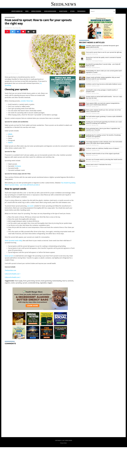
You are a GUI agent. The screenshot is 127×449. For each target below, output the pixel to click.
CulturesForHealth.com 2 (12, 277)
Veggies (50, 283)
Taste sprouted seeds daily (13, 240)
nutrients (70, 281)
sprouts (24, 283)
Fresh (25, 281)
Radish (10, 142)
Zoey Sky (18, 28)
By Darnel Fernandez (96, 74)
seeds (27, 11)
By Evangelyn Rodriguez (98, 49)
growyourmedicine (17, 11)
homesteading (63, 11)
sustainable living (33, 283)
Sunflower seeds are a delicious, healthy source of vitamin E (102, 148)
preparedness (81, 11)
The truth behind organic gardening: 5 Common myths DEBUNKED (104, 116)
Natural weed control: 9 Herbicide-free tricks (98, 164)
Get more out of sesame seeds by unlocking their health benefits (104, 159)
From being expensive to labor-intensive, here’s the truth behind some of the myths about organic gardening (104, 142)
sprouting (18, 283)
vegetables (43, 283)
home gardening (46, 281)
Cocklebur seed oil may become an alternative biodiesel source (103, 84)
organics (7, 283)
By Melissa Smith (95, 86)
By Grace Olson (95, 80)
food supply (18, 281)
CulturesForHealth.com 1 (12, 274)
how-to (64, 281)
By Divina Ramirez (96, 67)
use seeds (30, 206)
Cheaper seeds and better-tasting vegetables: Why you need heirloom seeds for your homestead (103, 78)
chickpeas (18, 166)
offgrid (72, 11)
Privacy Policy (63, 443)
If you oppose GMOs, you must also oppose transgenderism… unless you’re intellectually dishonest (103, 104)
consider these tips (26, 101)
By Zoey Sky (95, 54)
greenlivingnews (36, 11)
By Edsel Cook (95, 125)
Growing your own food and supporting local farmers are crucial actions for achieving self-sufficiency (104, 122)
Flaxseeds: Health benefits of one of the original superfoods (102, 153)
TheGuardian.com (10, 270)
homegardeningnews (50, 11)
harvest (37, 281)
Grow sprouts (9, 256)
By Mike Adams (95, 106)
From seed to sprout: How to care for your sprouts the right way (104, 52)
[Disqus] (40, 367)
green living (31, 281)
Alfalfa (10, 134)
